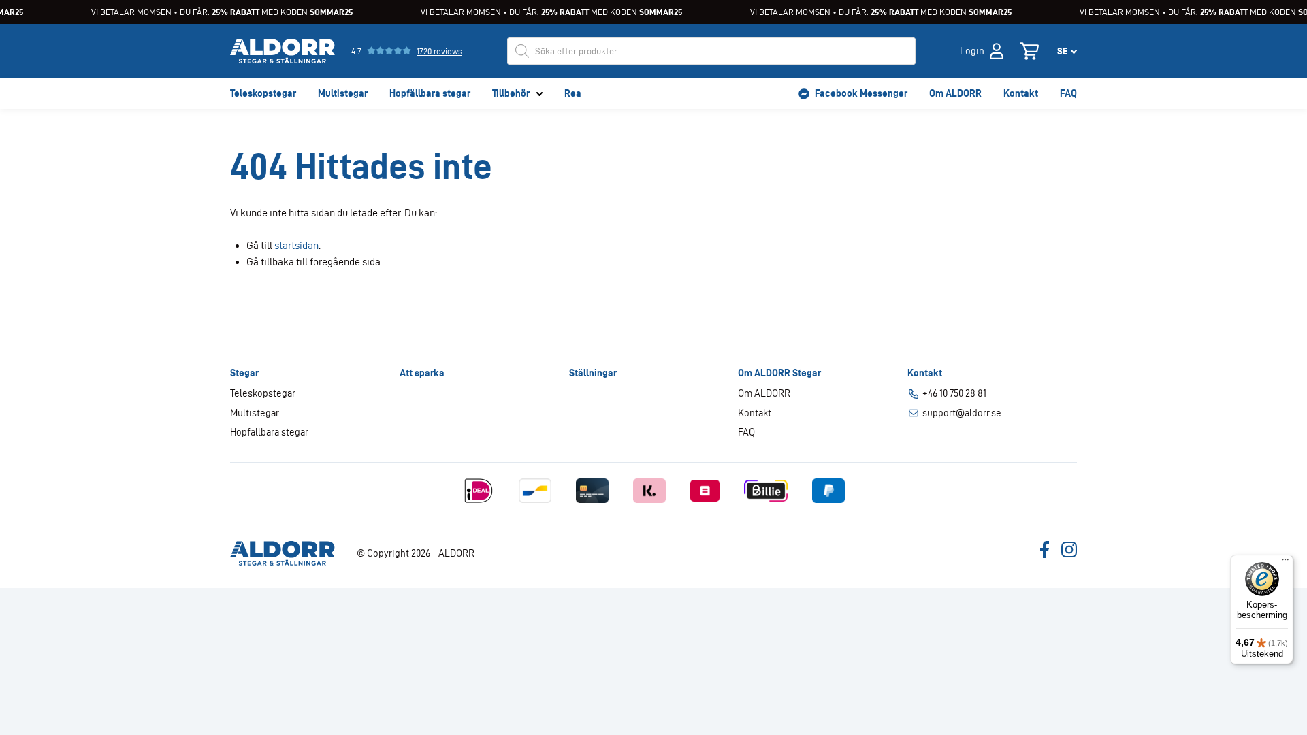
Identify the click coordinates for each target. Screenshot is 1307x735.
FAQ (1068, 93)
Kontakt (1020, 93)
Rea (572, 93)
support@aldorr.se (961, 413)
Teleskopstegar (263, 93)
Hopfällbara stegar (429, 93)
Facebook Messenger (861, 93)
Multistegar (343, 93)
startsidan (296, 245)
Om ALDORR (955, 93)
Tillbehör (511, 93)
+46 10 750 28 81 (954, 393)
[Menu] (1285, 563)
